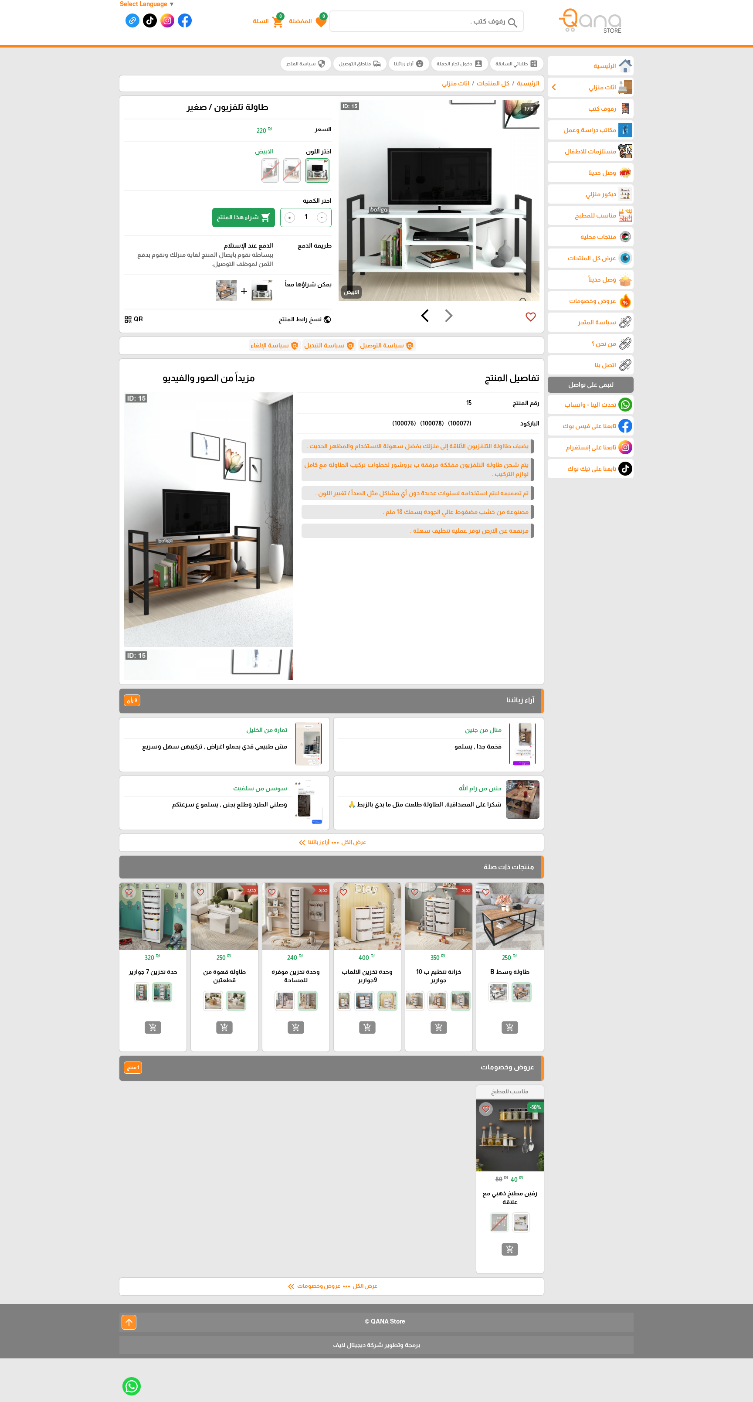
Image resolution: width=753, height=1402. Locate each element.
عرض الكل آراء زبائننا (331, 842)
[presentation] (449, 317)
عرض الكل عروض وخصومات (331, 1286)
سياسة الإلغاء (275, 345)
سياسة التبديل (329, 345)
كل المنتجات (493, 83)
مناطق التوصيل (360, 63)
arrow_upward (129, 1322)
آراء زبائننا (409, 63)
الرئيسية (528, 83)
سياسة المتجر (306, 63)
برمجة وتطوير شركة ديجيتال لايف (376, 1344)
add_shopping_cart (509, 1027)
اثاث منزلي (455, 83)
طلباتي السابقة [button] (516, 63)
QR (133, 319)
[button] (307, 21)
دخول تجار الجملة (460, 63)
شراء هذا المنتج (244, 217)
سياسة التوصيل (387, 345)
